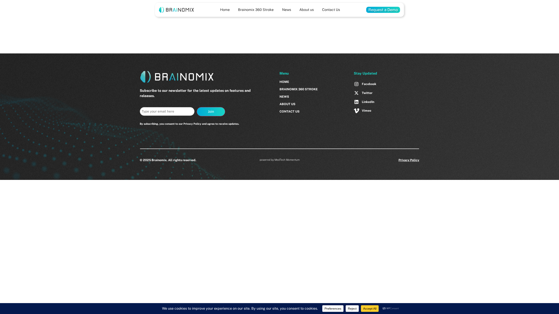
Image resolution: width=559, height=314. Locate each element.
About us (306, 10)
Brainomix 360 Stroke (256, 10)
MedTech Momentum (287, 159)
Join (211, 111)
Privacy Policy (409, 160)
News (286, 10)
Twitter (367, 93)
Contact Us (331, 10)
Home (225, 10)
